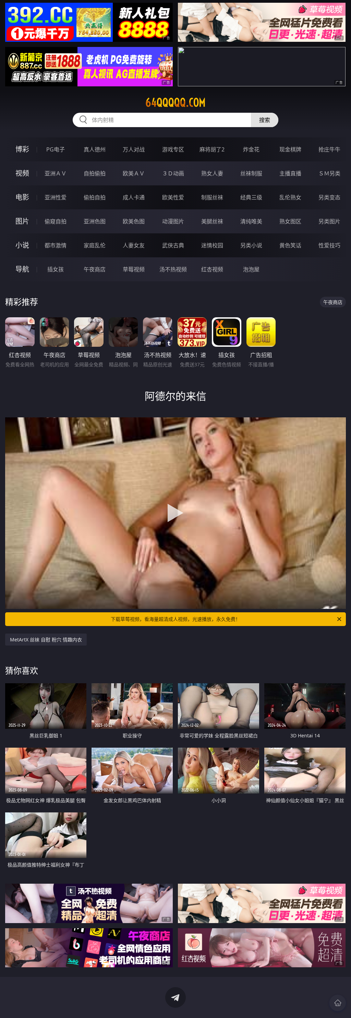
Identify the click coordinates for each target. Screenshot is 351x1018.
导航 (22, 269)
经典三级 (251, 197)
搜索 (264, 120)
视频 (22, 173)
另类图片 (329, 221)
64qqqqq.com (175, 102)
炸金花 (251, 149)
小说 (22, 245)
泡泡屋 (251, 269)
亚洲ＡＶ (55, 173)
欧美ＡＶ (134, 173)
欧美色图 (134, 221)
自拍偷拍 (95, 173)
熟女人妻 (212, 173)
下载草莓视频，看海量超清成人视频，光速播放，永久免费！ (175, 619)
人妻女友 (134, 245)
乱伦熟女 (290, 197)
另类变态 (329, 197)
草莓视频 (134, 269)
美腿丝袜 (212, 221)
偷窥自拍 (55, 221)
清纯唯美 (251, 221)
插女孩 (55, 269)
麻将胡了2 (212, 149)
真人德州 (95, 149)
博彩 (22, 149)
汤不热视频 (173, 269)
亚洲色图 (95, 221)
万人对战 (134, 149)
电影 (22, 197)
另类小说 (251, 245)
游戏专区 (173, 149)
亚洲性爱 (55, 197)
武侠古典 (173, 245)
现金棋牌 (290, 149)
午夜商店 (95, 269)
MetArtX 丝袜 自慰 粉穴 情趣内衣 (46, 639)
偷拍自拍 (95, 197)
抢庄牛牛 (329, 149)
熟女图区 (290, 221)
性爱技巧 (329, 245)
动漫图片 (173, 221)
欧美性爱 (173, 197)
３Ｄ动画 (173, 173)
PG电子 (55, 149)
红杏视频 (212, 269)
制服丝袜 (212, 197)
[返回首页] (337, 1003)
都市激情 (55, 245)
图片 (22, 221)
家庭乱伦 (95, 245)
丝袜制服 (251, 173)
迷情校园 (212, 245)
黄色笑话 (290, 245)
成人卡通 (134, 197)
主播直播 (290, 173)
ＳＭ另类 (329, 173)
